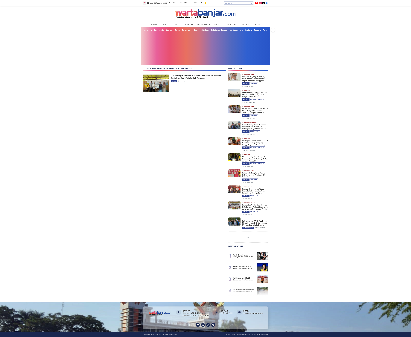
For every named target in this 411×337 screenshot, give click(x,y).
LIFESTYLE (244, 25)
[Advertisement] (207, 48)
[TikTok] (208, 325)
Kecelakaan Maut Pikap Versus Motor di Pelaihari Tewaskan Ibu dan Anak (244, 290)
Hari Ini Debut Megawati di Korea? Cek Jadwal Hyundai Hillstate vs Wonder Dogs (242, 267)
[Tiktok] (263, 3)
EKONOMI (189, 25)
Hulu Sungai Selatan (201, 30)
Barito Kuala (186, 30)
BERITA (166, 25)
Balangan (169, 30)
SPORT (217, 25)
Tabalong (257, 30)
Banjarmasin (159, 30)
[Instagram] (260, 3)
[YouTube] (256, 3)
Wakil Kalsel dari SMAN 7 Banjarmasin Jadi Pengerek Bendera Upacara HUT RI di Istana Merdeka (242, 279)
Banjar (177, 30)
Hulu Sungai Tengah (219, 30)
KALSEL (178, 25)
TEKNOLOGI (231, 25)
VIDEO (257, 25)
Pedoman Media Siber (233, 334)
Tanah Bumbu (268, 30)
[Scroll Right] (273, 30)
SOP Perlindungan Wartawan (259, 334)
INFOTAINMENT (203, 25)
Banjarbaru (148, 30)
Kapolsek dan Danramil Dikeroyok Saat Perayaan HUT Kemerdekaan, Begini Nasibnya (243, 256)
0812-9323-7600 (226, 313)
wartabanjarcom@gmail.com (253, 313)
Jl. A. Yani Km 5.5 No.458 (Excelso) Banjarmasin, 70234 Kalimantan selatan (196, 314)
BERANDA (155, 25)
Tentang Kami (245, 334)
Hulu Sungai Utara (236, 30)
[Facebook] (267, 3)
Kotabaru (248, 30)
